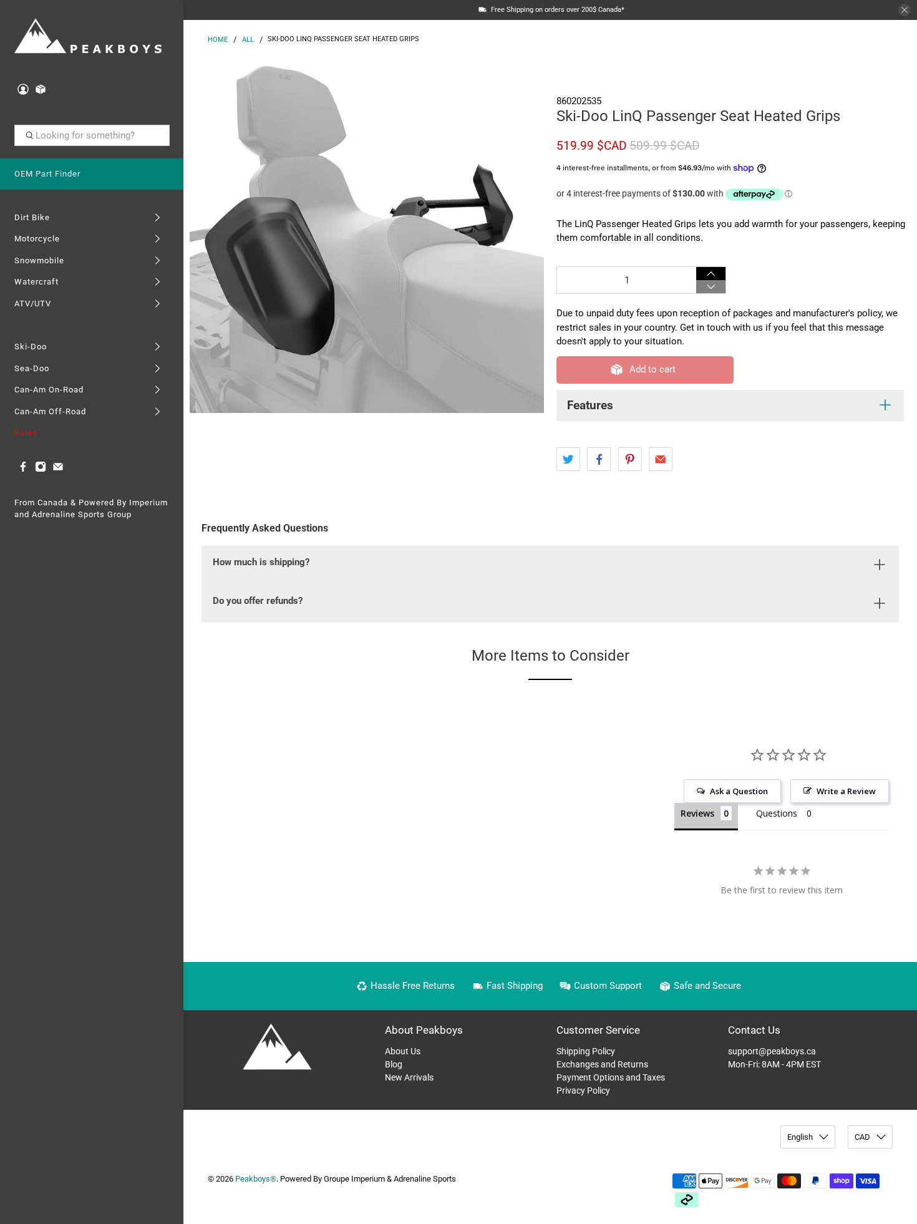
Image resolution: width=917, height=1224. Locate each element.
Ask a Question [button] (739, 791)
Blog (393, 1064)
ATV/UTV (32, 303)
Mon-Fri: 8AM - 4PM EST (774, 1064)
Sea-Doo (31, 368)
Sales (25, 432)
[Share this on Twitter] (568, 459)
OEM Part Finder (47, 173)
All (248, 39)
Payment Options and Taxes (610, 1077)
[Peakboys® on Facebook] (23, 469)
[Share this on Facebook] (599, 459)
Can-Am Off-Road (50, 411)
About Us (402, 1051)
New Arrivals (409, 1077)
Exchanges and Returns (602, 1064)
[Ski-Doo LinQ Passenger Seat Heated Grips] (367, 236)
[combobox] (92, 135)
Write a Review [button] (846, 791)
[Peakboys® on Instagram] (40, 469)
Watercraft (36, 281)
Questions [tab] (776, 813)
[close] (904, 10)
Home (218, 39)
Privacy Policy (583, 1090)
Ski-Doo (30, 346)
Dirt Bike (32, 217)
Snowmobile (39, 260)
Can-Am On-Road (49, 389)
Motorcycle (37, 238)
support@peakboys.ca (772, 1051)
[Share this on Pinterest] (630, 459)
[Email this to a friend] (660, 459)
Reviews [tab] (697, 813)
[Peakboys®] (88, 37)
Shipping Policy (585, 1051)
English (800, 1137)
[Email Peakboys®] (58, 469)
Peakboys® (255, 1178)
